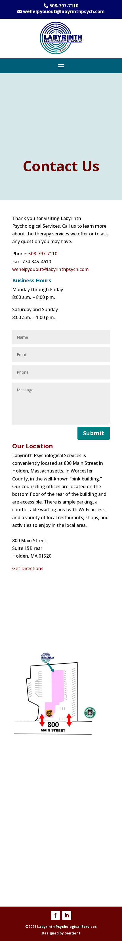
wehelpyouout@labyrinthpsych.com (50, 269)
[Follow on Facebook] (55, 915)
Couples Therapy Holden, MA (43, 828)
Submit (93, 433)
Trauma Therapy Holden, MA (43, 776)
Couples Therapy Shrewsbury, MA (47, 836)
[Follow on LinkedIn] (66, 915)
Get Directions (27, 568)
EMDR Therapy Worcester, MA (44, 844)
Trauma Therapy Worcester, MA (46, 768)
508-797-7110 (42, 253)
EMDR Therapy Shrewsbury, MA (46, 851)
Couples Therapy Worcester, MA (46, 820)
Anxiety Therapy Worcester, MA (46, 784)
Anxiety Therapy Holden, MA (42, 792)
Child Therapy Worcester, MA (43, 873)
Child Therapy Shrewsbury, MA (44, 880)
